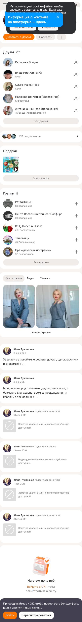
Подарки (10, 151)
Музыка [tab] (45, 278)
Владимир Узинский (28, 72)
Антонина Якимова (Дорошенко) (36, 109)
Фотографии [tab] (14, 278)
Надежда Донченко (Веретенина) (37, 97)
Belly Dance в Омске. (29, 226)
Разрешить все (23, 27)
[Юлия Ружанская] (7, 351)
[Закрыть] (58, 17)
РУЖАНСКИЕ (23, 202)
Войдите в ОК (36, 586)
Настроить (48, 27)
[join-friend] (76, 62)
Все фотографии (41, 332)
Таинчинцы (22, 238)
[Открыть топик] (41, 361)
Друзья (9, 52)
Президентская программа (33, 250)
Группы (9, 193)
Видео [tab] (31, 278)
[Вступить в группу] (76, 203)
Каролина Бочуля (26, 62)
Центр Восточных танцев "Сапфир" (38, 214)
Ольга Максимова (27, 85)
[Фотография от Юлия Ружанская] (19, 306)
